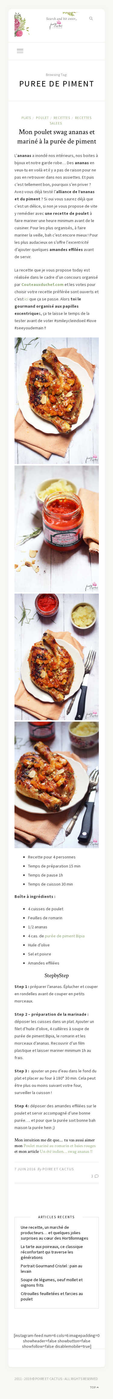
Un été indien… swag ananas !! (66, 1151)
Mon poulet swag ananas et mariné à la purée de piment (56, 136)
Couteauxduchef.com (42, 284)
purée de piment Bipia (65, 936)
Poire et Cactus (58, 1169)
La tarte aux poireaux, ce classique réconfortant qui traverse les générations (52, 1252)
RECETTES (62, 118)
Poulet (42, 118)
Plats (26, 118)
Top (93, 1387)
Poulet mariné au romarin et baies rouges (60, 1146)
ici (26, 299)
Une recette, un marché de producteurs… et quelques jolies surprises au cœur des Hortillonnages (54, 1233)
